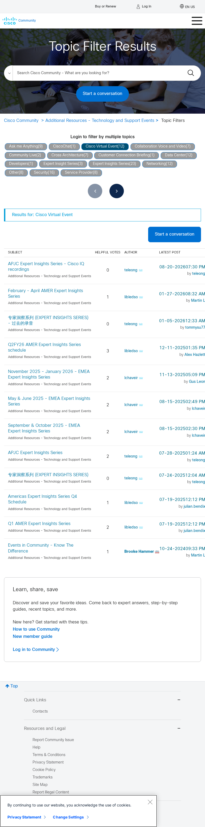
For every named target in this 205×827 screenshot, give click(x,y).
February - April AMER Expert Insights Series (45, 294)
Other (14, 172)
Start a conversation (102, 94)
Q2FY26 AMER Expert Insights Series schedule (44, 347)
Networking (156, 164)
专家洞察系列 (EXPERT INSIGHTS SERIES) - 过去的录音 (48, 320)
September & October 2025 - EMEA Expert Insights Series (44, 428)
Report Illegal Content (51, 792)
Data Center (175, 155)
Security (41, 172)
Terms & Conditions (49, 755)
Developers (18, 164)
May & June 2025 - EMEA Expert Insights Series (49, 401)
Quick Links (35, 700)
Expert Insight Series (61, 164)
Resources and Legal (45, 729)
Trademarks (43, 777)
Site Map (40, 785)
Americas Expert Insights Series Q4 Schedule (42, 499)
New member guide (32, 636)
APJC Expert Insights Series (35, 453)
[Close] (150, 802)
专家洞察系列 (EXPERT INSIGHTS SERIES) (48, 475)
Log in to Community (34, 650)
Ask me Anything (23, 146)
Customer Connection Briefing (124, 155)
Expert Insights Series (111, 164)
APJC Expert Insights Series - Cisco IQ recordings (46, 267)
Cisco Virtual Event (101, 146)
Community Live (22, 155)
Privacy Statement (24, 817)
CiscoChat (62, 146)
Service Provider (79, 172)
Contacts (40, 711)
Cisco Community (21, 121)
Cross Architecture (68, 155)
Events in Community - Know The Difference (40, 548)
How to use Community (36, 629)
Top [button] (14, 686)
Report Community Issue (53, 740)
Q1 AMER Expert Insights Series (39, 524)
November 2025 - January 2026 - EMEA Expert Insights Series (49, 374)
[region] (78, 811)
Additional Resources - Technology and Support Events (99, 121)
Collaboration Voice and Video (160, 146)
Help (36, 747)
